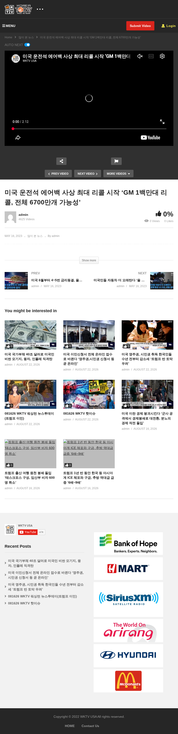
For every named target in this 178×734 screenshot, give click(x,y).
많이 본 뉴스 (26, 37)
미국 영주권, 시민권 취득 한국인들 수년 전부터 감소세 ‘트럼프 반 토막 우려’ (147, 359)
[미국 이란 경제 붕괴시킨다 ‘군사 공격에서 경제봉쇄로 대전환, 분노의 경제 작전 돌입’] (147, 394)
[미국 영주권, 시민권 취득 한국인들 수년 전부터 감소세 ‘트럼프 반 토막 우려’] (147, 334)
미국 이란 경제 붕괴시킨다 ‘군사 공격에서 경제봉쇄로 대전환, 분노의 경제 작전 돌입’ (147, 418)
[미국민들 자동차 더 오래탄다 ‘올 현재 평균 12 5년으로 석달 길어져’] (133, 285)
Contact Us (90, 726)
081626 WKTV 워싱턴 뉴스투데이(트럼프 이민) (42, 596)
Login (170, 26)
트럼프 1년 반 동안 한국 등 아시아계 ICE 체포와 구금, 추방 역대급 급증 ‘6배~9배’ (88, 477)
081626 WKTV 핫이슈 (79, 413)
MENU (10, 26)
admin (23, 214)
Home (8, 37)
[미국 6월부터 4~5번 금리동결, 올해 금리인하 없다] (44, 285)
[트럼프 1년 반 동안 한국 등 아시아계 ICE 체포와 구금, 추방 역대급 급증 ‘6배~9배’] (89, 453)
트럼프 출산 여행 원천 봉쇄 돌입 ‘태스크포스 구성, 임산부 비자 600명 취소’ (30, 477)
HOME (70, 726)
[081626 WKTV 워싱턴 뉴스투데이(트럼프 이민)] (30, 394)
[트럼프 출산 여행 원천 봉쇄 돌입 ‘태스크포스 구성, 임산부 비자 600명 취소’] (30, 453)
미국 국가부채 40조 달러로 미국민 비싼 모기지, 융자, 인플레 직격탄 (44, 563)
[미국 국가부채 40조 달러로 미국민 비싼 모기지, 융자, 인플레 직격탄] (30, 334)
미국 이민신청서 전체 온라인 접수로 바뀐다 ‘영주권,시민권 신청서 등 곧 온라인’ (88, 359)
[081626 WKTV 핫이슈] (89, 394)
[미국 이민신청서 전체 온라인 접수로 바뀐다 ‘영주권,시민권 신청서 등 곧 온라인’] (89, 334)
